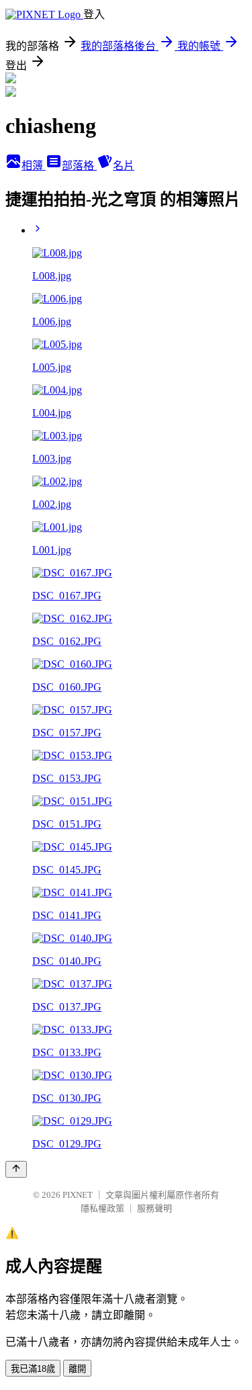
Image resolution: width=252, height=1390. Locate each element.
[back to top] (16, 1169)
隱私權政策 (102, 1208)
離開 (77, 1369)
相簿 (34, 165)
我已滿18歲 (33, 1369)
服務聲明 (154, 1208)
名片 (123, 165)
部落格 (79, 165)
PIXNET (77, 1195)
